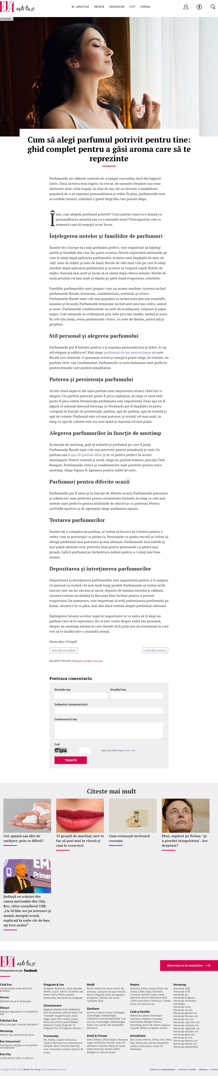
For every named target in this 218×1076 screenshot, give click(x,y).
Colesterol (92, 1018)
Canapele (156, 1018)
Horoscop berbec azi (185, 1043)
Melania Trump (52, 1025)
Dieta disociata (95, 1049)
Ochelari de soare (109, 997)
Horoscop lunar (182, 1006)
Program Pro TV (52, 1028)
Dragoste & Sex (54, 984)
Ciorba (152, 988)
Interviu (146, 1039)
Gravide (134, 1028)
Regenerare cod (126, 750)
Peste (160, 988)
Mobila (146, 1018)
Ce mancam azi (146, 1004)
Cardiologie (102, 1021)
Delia (46, 1022)
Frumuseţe (51, 1036)
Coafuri (48, 1042)
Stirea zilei (158, 1039)
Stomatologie (108, 1015)
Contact (214, 1069)
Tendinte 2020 (95, 1000)
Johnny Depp (70, 1012)
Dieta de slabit (117, 1046)
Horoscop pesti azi (183, 1034)
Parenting (135, 1025)
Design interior (152, 1021)
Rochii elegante (95, 994)
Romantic (60, 988)
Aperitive (135, 997)
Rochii (51, 1039)
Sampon (48, 1046)
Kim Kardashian (53, 1012)
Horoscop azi (180, 994)
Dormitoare (136, 1021)
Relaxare (123, 1039)
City (132, 6)
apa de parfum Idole (86, 454)
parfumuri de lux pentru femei (127, 352)
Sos (166, 988)
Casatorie (72, 991)
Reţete (134, 984)
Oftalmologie (117, 1021)
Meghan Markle (52, 1009)
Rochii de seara (103, 988)
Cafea (141, 991)
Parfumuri (70, 1039)
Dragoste (49, 988)
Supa (148, 991)
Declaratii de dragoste (69, 997)
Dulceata (157, 991)
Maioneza (155, 997)
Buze (57, 1046)
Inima (109, 1012)
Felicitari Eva (8, 1020)
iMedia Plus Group (32, 1069)
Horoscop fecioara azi (185, 1016)
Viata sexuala (74, 988)
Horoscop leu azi (182, 1037)
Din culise (135, 1039)
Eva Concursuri (10, 1041)
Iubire (63, 991)
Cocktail (145, 994)
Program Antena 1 (72, 1028)
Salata (133, 991)
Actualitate (137, 1036)
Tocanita (135, 994)
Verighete (92, 997)
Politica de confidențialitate (162, 1069)
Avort (90, 1025)
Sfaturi (4, 1008)
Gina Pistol (56, 1022)
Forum (145, 6)
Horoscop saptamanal (185, 1046)
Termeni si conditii (187, 1069)
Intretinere (99, 1042)
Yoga (89, 1042)
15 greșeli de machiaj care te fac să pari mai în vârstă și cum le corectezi (80, 841)
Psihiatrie (92, 1028)
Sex (81, 991)
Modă (91, 984)
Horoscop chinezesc (184, 1000)
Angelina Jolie (63, 1015)
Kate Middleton (71, 1009)
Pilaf (164, 997)
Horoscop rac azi (182, 1010)
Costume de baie (106, 991)
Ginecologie (93, 1015)
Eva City (5, 1054)
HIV (109, 1025)
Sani (65, 1042)
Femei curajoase (149, 1028)
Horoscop (116, 6)
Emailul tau (118, 689)
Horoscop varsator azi (185, 1031)
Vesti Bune (146, 1046)
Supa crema (157, 994)
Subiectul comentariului (71, 704)
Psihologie (119, 1012)
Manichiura (75, 1042)
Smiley (66, 1019)
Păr (45, 1039)
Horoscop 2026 (181, 988)
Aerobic (111, 1042)
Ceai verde (100, 1025)
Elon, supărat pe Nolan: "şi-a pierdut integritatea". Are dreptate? (185, 841)
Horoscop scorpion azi (186, 1025)
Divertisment (52, 1005)
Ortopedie (117, 1025)
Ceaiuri (100, 1012)
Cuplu (55, 991)
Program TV (68, 1025)
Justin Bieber (71, 1022)
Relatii (47, 991)
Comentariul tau (65, 719)
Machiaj (57, 1042)
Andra (74, 1019)
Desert (145, 997)
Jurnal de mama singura (156, 1025)
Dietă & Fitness (97, 1036)
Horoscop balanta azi (185, 1040)
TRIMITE (71, 760)
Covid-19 (158, 1046)
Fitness (98, 1039)
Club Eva (6, 984)
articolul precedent (64, 650)
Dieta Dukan (110, 1039)
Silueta (109, 1049)
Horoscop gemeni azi (185, 1013)
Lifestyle (82, 6)
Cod (57, 744)
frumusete (77, 660)
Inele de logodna (114, 994)
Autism (164, 1028)
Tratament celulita (59, 1049)
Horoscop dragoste (184, 997)
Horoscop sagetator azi (186, 1028)
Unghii (60, 1039)
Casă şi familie (140, 1012)
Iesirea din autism (146, 1042)
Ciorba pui (156, 1000)
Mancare (135, 988)
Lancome (98, 660)
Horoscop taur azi (183, 1019)
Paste (144, 988)
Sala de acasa (108, 1052)
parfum (88, 660)
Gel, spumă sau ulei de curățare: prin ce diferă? (23, 838)
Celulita (65, 1046)
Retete (99, 6)
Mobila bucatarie (140, 1015)
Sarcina (91, 1012)
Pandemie (136, 1049)
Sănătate (93, 1008)
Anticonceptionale (109, 1018)
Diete (90, 1039)
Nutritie (103, 1046)
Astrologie (179, 1003)
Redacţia (203, 1069)
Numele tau (62, 689)
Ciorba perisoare (139, 1000)
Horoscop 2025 (181, 991)
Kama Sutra (50, 994)
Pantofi (121, 991)
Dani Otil (56, 1019)
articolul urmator (155, 650)
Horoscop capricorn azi (186, 1022)
